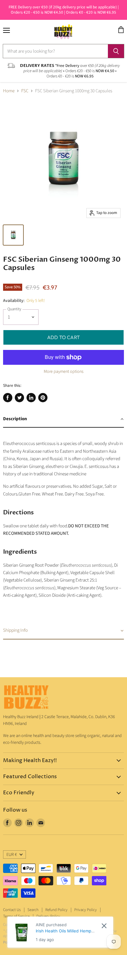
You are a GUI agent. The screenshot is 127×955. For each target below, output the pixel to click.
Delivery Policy (48, 916)
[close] (104, 926)
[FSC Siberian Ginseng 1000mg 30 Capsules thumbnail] (13, 235)
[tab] (63, 419)
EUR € (11, 855)
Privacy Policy (85, 910)
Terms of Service (16, 916)
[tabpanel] (63, 525)
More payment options (64, 371)
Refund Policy (56, 910)
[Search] (116, 51)
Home (8, 91)
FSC (24, 91)
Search (33, 910)
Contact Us (12, 910)
